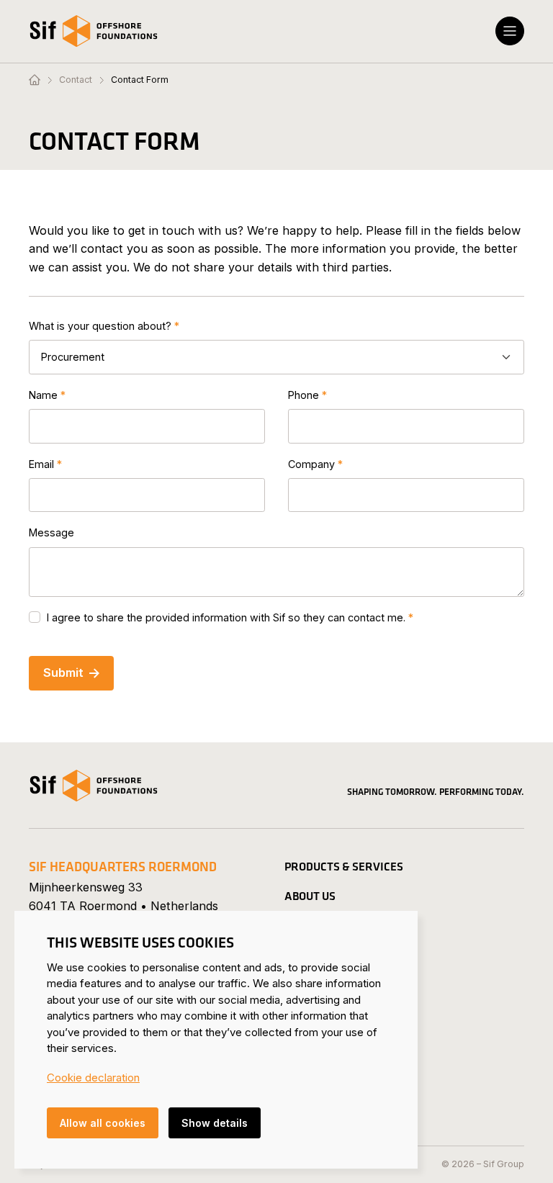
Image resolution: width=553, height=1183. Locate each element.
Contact (75, 80)
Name (43, 395)
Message (51, 532)
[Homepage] (34, 80)
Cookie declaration (93, 1077)
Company (311, 464)
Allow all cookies (102, 1123)
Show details (214, 1123)
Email (41, 464)
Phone (303, 395)
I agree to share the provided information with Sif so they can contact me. (226, 617)
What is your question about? (100, 326)
